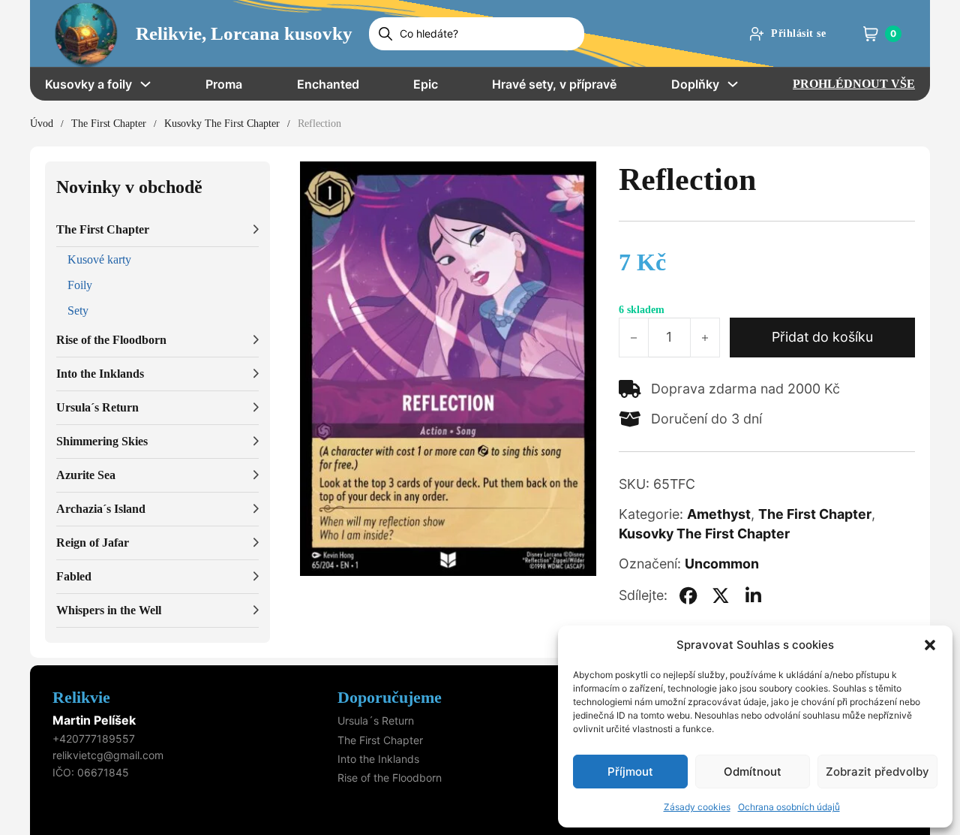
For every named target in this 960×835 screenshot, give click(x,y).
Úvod (41, 123)
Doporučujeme (390, 697)
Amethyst (719, 514)
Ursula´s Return (376, 720)
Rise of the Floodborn (390, 777)
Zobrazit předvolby (877, 771)
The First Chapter (108, 123)
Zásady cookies (697, 806)
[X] (721, 595)
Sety (78, 310)
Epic (425, 84)
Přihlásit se (798, 33)
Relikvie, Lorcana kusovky (244, 33)
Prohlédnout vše (854, 83)
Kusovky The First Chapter (222, 123)
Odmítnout (753, 771)
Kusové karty (99, 259)
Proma (224, 84)
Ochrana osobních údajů (789, 806)
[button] (930, 645)
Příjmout (630, 771)
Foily (80, 285)
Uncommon (722, 563)
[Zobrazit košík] (870, 33)
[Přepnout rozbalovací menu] (146, 84)
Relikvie (81, 697)
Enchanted (328, 84)
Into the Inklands (378, 758)
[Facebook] (688, 595)
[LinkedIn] (753, 595)
